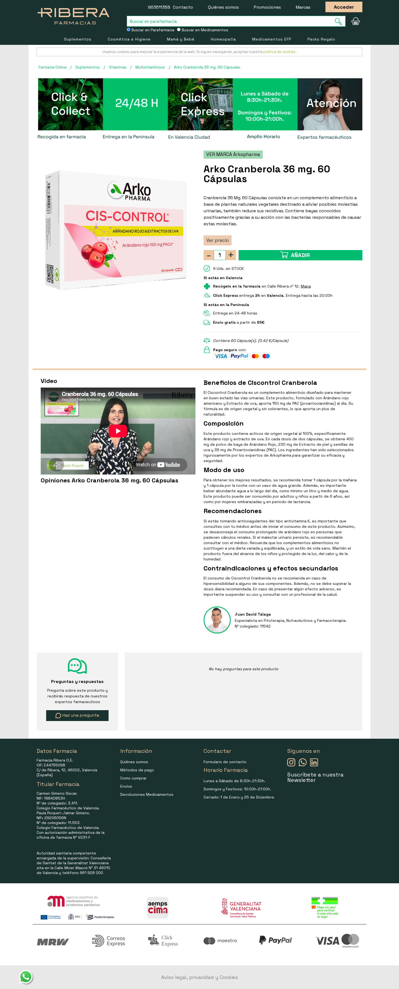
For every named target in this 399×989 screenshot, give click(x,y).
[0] (355, 21)
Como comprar (133, 778)
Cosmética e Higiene (129, 39)
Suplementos (77, 39)
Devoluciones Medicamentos (146, 794)
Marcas (303, 7)
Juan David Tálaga (253, 614)
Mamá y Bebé (181, 39)
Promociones (267, 7)
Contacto (183, 7)
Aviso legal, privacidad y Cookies (199, 977)
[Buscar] (340, 21)
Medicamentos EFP (271, 39)
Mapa (306, 286)
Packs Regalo (321, 39)
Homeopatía (223, 39)
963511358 (159, 7)
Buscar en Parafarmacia (152, 29)
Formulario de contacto (225, 761)
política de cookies (279, 51)
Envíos (126, 786)
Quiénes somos (223, 7)
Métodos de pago (137, 770)
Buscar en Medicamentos (204, 29)
